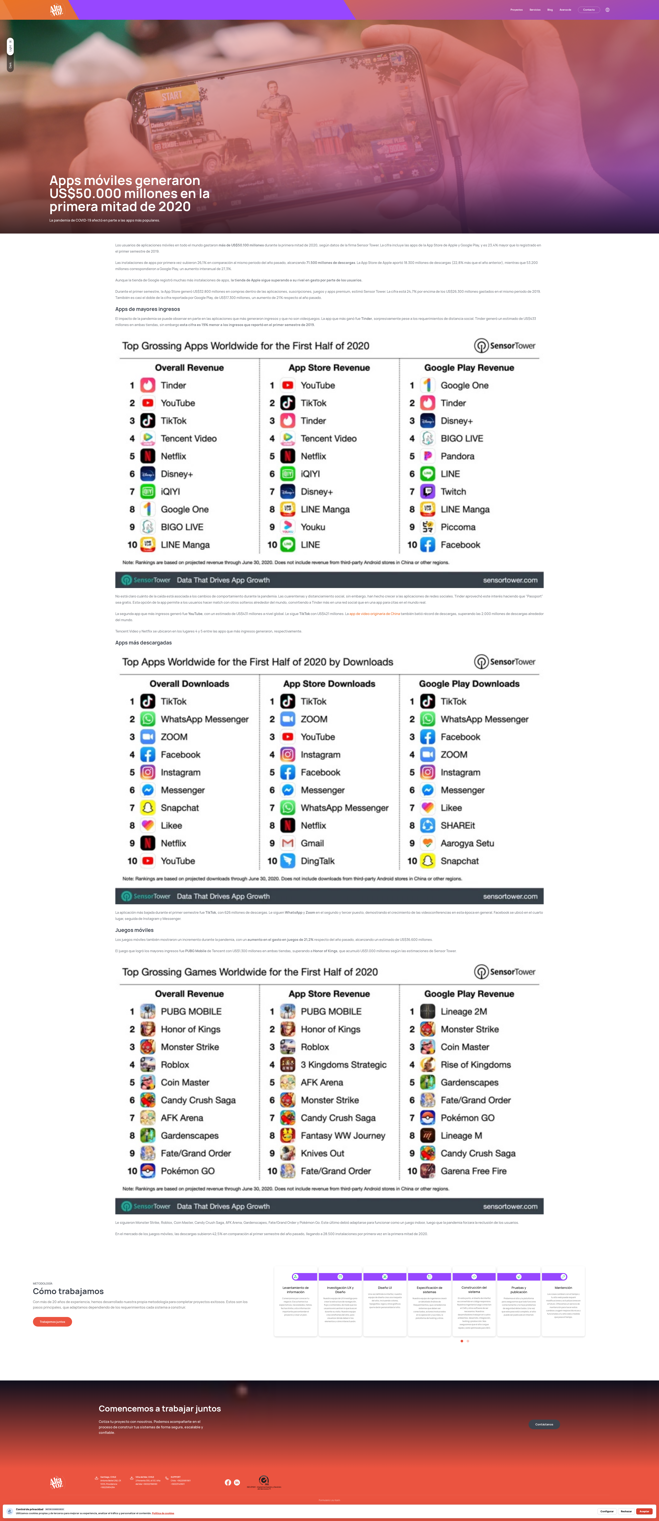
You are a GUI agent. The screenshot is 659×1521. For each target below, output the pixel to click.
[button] (462, 1341)
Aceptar (644, 1511)
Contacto (589, 9)
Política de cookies (163, 1513)
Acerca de (565, 9)
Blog (550, 9)
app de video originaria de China (374, 613)
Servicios (535, 9)
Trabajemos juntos (52, 1322)
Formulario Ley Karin (329, 1500)
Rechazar (626, 1511)
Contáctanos (544, 1424)
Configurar (607, 1511)
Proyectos (517, 9)
